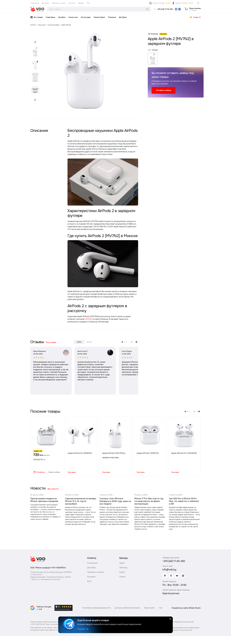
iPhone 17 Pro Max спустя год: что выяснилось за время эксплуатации (149, 501)
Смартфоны (50, 17)
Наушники (41, 25)
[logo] (37, 9)
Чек (160, 608)
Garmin (122, 576)
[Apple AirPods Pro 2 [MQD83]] (184, 435)
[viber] (179, 9)
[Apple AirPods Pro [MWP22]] (81, 435)
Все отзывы (51, 342)
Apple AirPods (66, 25)
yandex (79, 342)
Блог (88, 3)
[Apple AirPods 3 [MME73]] (150, 435)
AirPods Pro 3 (39, 459)
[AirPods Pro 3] (46, 435)
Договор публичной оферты (127, 608)
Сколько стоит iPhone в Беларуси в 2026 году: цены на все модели (115, 501)
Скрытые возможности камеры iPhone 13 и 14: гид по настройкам (80, 501)
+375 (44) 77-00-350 (173, 561)
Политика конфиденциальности (96, 608)
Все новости (53, 489)
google (89, 342)
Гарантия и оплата (58, 3)
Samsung (123, 567)
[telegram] (176, 9)
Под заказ (72, 472)
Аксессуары (86, 17)
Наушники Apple (53, 25)
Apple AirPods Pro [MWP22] (80, 453)
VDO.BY (33, 25)
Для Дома (123, 17)
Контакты (71, 3)
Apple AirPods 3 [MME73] (148, 453)
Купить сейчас (54, 472)
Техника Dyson (99, 17)
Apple (121, 563)
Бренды (81, 3)
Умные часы (73, 17)
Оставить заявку (163, 90)
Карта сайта (149, 608)
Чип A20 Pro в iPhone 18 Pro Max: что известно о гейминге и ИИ (184, 501)
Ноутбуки (62, 17)
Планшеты (112, 17)
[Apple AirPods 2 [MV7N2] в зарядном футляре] (115, 435)
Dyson (122, 572)
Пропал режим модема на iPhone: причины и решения (44, 499)
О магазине (34, 3)
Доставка (45, 3)
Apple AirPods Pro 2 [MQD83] (184, 453)
